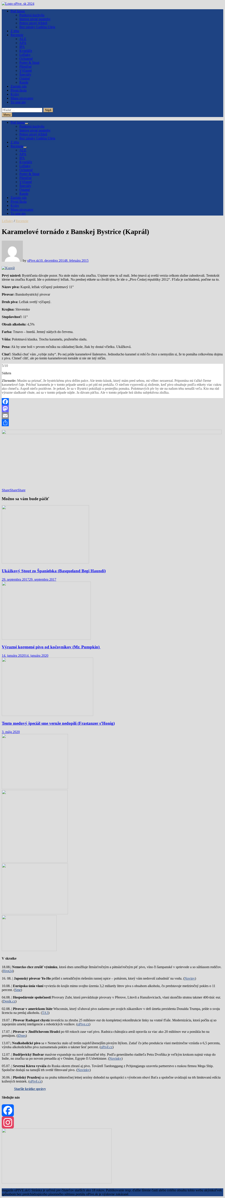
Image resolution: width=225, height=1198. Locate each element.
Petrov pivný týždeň (33, 23)
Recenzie (17, 35)
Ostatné (24, 78)
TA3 (45, 1013)
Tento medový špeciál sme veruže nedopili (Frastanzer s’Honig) (58, 723)
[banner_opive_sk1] (35, 788)
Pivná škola (19, 90)
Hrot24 (8, 971)
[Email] (112, 415)
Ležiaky (25, 55)
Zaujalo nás (19, 86)
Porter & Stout (29, 62)
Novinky (115, 1058)
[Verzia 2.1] (35, 861)
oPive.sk (33, 260)
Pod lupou (18, 11)
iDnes (22, 1035)
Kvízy (15, 94)
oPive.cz (83, 1024)
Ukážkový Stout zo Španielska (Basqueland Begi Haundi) (54, 571)
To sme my (18, 102)
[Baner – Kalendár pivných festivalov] (57, 1182)
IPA (22, 47)
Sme (18, 990)
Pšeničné (25, 66)
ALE (22, 39)
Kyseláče (25, 51)
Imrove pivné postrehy (35, 19)
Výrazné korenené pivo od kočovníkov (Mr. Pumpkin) (51, 647)
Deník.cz (9, 1001)
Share (6, 490)
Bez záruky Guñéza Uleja (37, 27)
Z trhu (15, 31)
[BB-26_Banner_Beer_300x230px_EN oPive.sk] (35, 913)
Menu (7, 114)
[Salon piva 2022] (29, 950)
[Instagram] (112, 1122)
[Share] (112, 422)
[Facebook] (112, 401)
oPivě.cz (106, 1047)
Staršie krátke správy (30, 1089)
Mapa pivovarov (22, 98)
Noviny (189, 978)
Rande (23, 82)
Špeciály (25, 74)
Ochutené (26, 58)
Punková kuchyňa (31, 15)
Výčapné (25, 70)
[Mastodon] (112, 408)
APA (22, 43)
